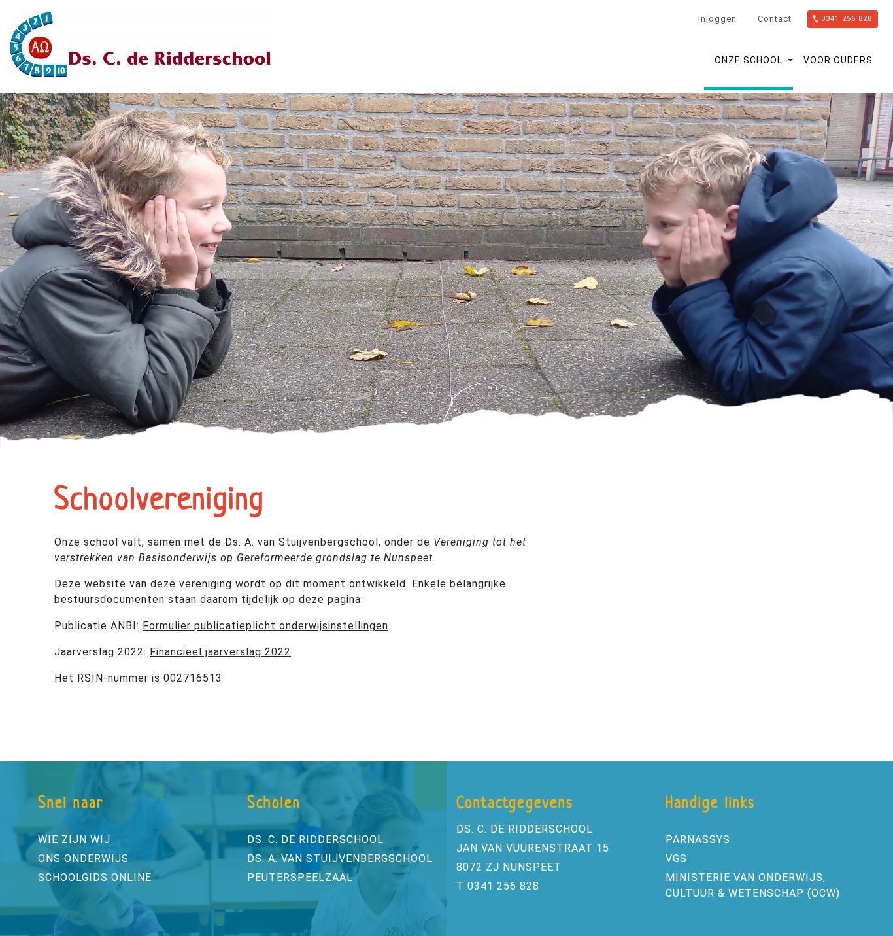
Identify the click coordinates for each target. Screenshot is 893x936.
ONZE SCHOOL (749, 60)
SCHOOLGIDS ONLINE (95, 877)
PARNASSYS (698, 839)
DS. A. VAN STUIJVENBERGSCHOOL (340, 858)
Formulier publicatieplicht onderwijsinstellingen (265, 625)
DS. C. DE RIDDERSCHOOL (315, 839)
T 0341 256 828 (497, 886)
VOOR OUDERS (838, 60)
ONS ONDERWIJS (83, 858)
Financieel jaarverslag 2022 (220, 652)
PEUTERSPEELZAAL (300, 877)
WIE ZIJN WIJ (74, 839)
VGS (676, 858)
